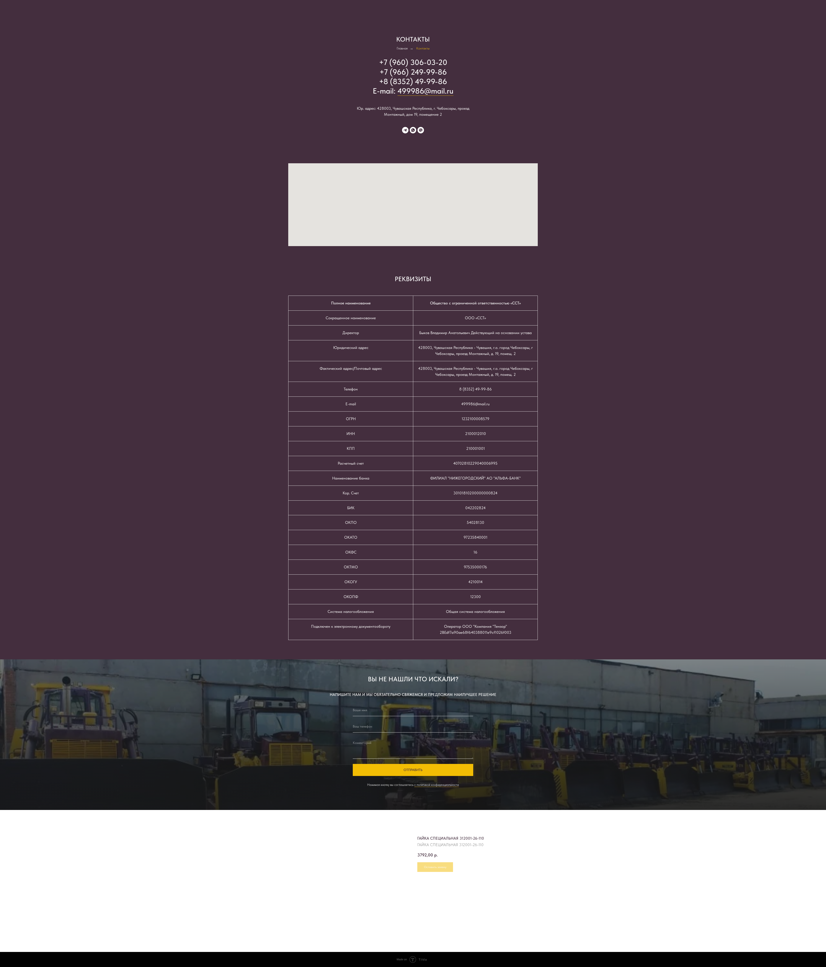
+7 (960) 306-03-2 (411, 62)
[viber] (421, 130)
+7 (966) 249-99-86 (413, 72)
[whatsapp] (413, 130)
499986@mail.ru (425, 91)
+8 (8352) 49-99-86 (413, 81)
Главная (402, 48)
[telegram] (405, 130)
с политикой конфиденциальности (436, 785)
